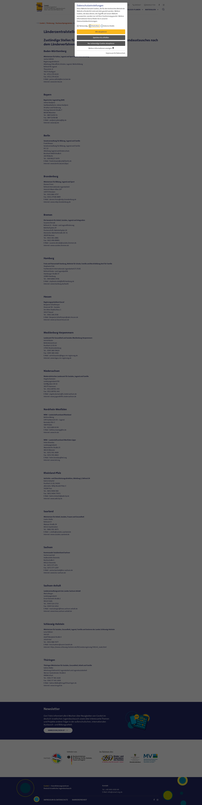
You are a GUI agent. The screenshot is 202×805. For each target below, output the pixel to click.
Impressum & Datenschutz (115, 53)
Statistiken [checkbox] (95, 26)
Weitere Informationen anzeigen (100, 48)
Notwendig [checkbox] (83, 26)
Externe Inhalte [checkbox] (108, 26)
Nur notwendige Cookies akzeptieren (101, 43)
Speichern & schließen (101, 37)
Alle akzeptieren (101, 32)
